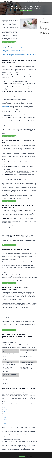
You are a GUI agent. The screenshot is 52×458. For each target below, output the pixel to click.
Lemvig (5, 423)
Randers (5, 409)
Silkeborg (5, 411)
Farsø (5, 417)
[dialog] (26, 455)
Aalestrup (5, 413)
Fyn (35, 1)
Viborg (5, 415)
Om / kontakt (43, 1)
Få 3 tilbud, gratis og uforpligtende (26, 10)
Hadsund (5, 407)
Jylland (32, 1)
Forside (28, 1)
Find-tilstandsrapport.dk (7, 1)
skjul (12, 46)
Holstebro (5, 419)
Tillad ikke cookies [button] (29, 456)
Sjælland (38, 1)
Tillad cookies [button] (22, 456)
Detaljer (34, 454)
